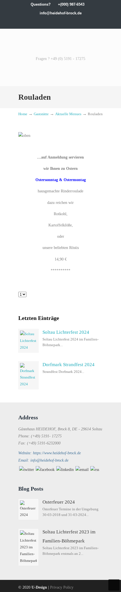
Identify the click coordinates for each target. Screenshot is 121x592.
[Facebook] (43, 22)
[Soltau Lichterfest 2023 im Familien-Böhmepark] (28, 547)
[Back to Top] (114, 585)
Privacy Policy (61, 587)
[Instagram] (60, 22)
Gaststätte (41, 114)
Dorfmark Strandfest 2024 (68, 364)
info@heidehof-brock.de (61, 13)
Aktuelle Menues (68, 114)
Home (22, 114)
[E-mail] (82, 470)
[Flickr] (78, 22)
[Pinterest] (84, 22)
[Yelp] (66, 22)
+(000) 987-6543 (71, 4)
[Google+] (48, 22)
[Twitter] (37, 22)
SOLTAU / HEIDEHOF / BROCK (60, 41)
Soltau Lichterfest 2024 (65, 332)
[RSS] (94, 470)
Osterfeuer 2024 (58, 502)
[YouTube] (72, 22)
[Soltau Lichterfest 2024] (28, 341)
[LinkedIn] (54, 22)
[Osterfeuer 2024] (28, 509)
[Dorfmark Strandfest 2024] (28, 375)
